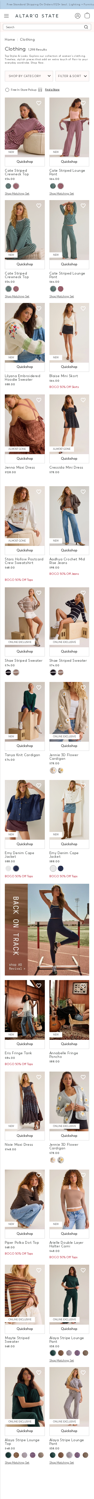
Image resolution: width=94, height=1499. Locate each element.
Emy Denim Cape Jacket (19, 855)
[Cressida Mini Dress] (69, 424)
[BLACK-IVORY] (8, 672)
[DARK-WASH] (16, 868)
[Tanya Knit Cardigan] (25, 712)
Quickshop (25, 162)
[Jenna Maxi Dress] (25, 424)
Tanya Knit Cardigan (22, 755)
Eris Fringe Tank (18, 1053)
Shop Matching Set (17, 193)
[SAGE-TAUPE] (85, 1353)
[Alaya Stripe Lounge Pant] (69, 1294)
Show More (47, 1474)
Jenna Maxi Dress (20, 467)
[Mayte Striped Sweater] (25, 1294)
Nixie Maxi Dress (19, 1145)
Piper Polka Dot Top (22, 1243)
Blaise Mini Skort (63, 376)
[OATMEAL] (53, 770)
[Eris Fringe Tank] (25, 1010)
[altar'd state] (36, 15)
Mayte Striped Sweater (17, 1340)
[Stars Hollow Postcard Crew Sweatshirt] (25, 516)
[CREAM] (8, 868)
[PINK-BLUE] (77, 1353)
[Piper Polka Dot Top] (25, 1199)
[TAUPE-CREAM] (16, 672)
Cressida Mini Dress (66, 467)
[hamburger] (6, 15)
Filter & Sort (69, 76)
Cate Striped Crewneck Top (17, 172)
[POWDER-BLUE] (60, 770)
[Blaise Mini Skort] (69, 333)
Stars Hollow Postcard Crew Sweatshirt (24, 561)
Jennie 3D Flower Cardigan (64, 757)
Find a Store (52, 89)
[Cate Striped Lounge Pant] (69, 127)
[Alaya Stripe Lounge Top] (25, 1397)
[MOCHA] (61, 1353)
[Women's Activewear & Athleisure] (47, 929)
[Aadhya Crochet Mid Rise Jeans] (69, 516)
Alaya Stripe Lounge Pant (66, 1340)
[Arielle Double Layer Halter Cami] (69, 1199)
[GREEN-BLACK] (53, 1353)
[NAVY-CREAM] (69, 1353)
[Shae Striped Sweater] (25, 617)
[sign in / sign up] (77, 15)
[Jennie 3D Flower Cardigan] (69, 712)
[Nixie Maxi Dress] (25, 1101)
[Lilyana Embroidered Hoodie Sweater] (25, 333)
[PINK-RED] (16, 186)
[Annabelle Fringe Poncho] (69, 1010)
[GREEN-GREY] (8, 186)
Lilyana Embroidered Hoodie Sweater (22, 378)
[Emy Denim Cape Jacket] (25, 810)
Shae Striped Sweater (23, 661)
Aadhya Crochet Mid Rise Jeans (67, 561)
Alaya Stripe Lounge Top (22, 1442)
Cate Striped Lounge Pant (67, 172)
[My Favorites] (38, 103)
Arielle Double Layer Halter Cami (66, 1244)
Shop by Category (25, 76)
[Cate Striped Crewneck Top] (25, 127)
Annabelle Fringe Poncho (63, 1055)
